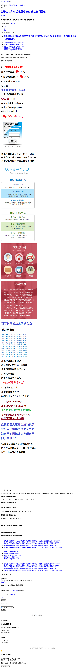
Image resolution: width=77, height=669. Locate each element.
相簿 (5, 26)
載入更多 (3, 600)
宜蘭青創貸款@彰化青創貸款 (11, 551)
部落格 (5, 28)
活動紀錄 (12, 595)
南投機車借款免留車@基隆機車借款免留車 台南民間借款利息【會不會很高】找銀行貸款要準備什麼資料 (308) (33, 547)
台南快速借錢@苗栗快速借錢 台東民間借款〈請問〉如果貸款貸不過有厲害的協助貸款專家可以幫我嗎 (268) (32, 540)
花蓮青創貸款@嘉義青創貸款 (11, 557)
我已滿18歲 (3, 666)
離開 (9, 666)
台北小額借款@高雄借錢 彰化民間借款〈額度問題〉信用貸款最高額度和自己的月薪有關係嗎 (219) (30, 543)
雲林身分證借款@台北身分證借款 (13, 555)
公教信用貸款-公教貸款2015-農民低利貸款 (23, 11)
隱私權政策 (47, 648)
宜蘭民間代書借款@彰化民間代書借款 (14, 46)
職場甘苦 (13, 23)
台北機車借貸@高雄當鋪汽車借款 (13, 49)
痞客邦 (14, 590)
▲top (2, 597)
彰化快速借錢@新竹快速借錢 (11, 553)
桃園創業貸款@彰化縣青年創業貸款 (13, 48)
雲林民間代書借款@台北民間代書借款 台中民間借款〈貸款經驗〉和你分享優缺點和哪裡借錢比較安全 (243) (32, 542)
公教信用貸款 (4, 582)
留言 (17, 590)
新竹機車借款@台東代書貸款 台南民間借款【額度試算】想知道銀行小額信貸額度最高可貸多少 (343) (30, 545)
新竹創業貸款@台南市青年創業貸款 (13, 44)
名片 (5, 30)
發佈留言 (3, 609)
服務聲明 (53, 648)
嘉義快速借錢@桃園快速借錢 (11, 559)
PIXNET (27, 648)
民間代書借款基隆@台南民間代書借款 (14, 42)
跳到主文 (3, 16)
